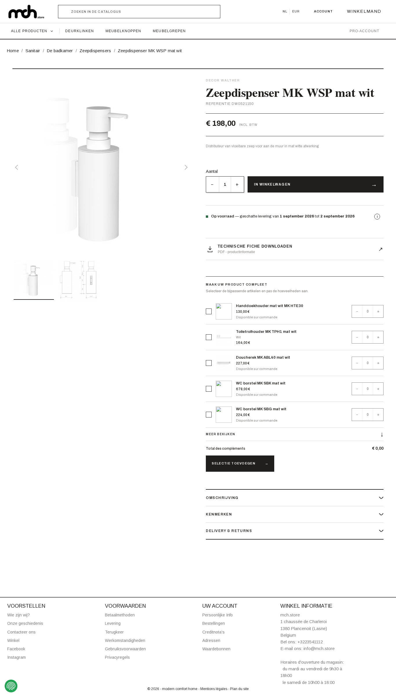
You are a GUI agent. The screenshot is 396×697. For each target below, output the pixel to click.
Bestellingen (213, 623)
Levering (113, 623)
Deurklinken (79, 31)
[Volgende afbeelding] (185, 167)
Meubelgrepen (169, 31)
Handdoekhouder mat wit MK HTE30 (269, 306)
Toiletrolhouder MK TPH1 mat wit (266, 332)
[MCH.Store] (29, 11)
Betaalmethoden (120, 615)
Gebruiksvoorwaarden (125, 649)
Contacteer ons (21, 632)
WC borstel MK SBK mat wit (261, 383)
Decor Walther (223, 80)
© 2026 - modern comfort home (172, 689)
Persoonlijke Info (217, 615)
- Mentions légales (213, 689)
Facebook (16, 649)
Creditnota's (213, 632)
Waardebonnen (216, 649)
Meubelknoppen (123, 31)
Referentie (218, 104)
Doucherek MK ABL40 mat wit (263, 357)
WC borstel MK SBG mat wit (261, 409)
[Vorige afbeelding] (17, 167)
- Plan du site (238, 689)
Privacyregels (117, 657)
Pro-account (364, 31)
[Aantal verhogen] (237, 184)
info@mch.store (319, 648)
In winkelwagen (272, 184)
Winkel (13, 640)
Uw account (219, 606)
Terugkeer (114, 632)
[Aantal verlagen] (212, 184)
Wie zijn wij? (18, 615)
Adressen (211, 640)
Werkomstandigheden (125, 640)
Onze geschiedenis (25, 623)
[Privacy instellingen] (11, 686)
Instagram (16, 657)
